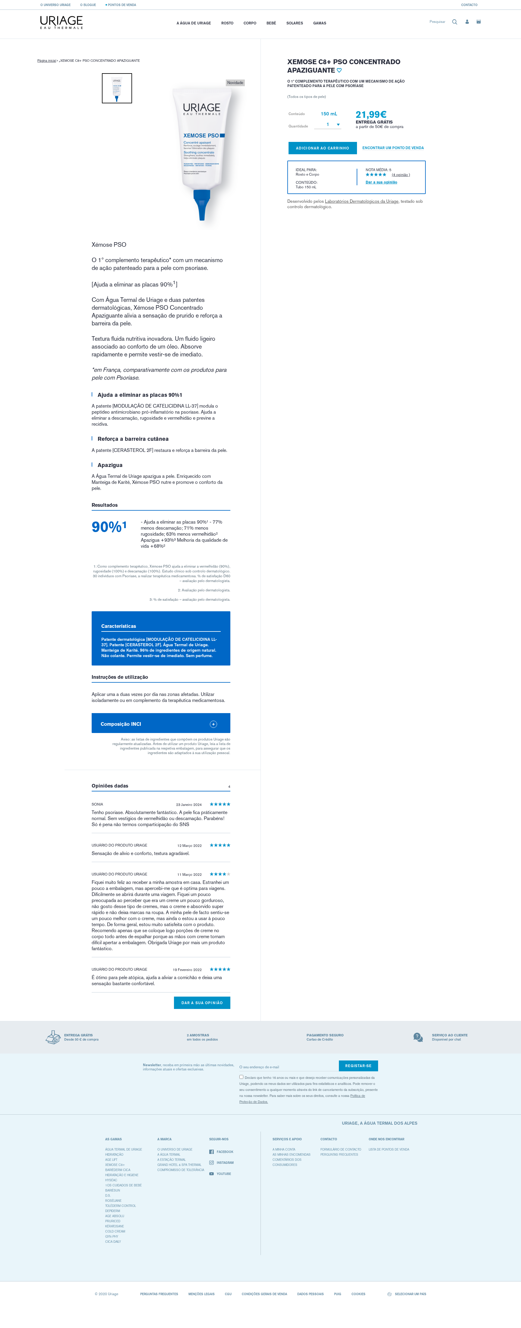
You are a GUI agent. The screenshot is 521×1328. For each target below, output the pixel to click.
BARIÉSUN (112, 1190)
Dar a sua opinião (202, 1003)
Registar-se (358, 1065)
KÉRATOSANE (114, 1226)
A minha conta (284, 1149)
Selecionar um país (410, 1294)
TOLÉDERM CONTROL (120, 1205)
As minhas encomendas (292, 1154)
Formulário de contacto (340, 1149)
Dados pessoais (310, 1294)
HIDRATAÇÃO (114, 1154)
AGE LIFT (111, 1159)
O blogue (88, 5)
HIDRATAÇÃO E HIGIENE (121, 1175)
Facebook (225, 1152)
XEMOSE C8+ (115, 1165)
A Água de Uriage (194, 23)
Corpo (250, 23)
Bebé (271, 23)
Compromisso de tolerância (180, 1170)
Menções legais (201, 1294)
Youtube (224, 1174)
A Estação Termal (171, 1159)
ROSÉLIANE (113, 1200)
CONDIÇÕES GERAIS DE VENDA (264, 1294)
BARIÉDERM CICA (117, 1170)
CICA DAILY (113, 1241)
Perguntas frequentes (339, 1154)
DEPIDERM (112, 1211)
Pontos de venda (122, 5)
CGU (228, 1294)
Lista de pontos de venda (389, 1149)
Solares (294, 23)
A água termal (168, 1154)
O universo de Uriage (174, 1149)
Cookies (358, 1294)
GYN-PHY (111, 1236)
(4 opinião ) (401, 175)
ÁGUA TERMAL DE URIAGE (123, 1149)
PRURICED (112, 1221)
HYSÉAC (111, 1180)
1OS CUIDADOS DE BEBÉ (123, 1185)
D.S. (108, 1195)
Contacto (469, 5)
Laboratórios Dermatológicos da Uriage (362, 201)
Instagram (225, 1162)
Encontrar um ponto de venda (393, 148)
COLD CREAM (115, 1231)
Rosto (227, 23)
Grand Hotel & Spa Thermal (179, 1165)
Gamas (319, 23)
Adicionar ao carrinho (322, 148)
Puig (337, 1294)
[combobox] (444, 23)
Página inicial (46, 61)
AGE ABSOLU (114, 1216)
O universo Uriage (55, 5)
